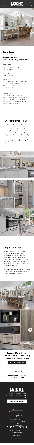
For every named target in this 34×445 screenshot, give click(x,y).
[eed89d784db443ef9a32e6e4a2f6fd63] (14, 427)
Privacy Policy (16, 435)
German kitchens (9, 259)
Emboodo (20, 438)
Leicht (12, 269)
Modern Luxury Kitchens (17, 375)
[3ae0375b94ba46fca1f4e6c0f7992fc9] (17, 427)
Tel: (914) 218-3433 (17, 416)
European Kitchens (17, 377)
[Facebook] (23, 427)
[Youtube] (7, 427)
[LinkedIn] (11, 427)
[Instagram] (20, 427)
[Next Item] (30, 330)
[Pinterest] (26, 427)
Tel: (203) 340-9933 (17, 425)
